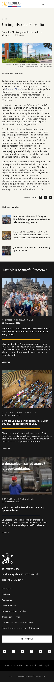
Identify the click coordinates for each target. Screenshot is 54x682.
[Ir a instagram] (31, 651)
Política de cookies (14, 665)
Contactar (27, 639)
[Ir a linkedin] (49, 197)
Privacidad (31, 665)
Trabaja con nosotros (11, 617)
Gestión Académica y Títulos (14, 611)
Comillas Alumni (9, 605)
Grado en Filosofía (14, 89)
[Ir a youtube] (40, 651)
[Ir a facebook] (39, 197)
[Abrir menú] (50, 4)
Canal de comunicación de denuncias (18, 622)
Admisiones (7, 600)
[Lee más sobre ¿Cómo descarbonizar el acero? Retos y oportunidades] (27, 476)
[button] (27, 222)
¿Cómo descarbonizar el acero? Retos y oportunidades (23, 509)
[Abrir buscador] (43, 4)
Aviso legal (44, 665)
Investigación (7, 588)
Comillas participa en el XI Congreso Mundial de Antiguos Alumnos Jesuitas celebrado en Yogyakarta (31, 219)
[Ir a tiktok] (49, 651)
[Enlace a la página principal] (11, 4)
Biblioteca (6, 594)
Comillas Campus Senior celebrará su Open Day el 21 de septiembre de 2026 (25, 422)
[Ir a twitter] (44, 197)
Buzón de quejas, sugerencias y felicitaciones (21, 628)
